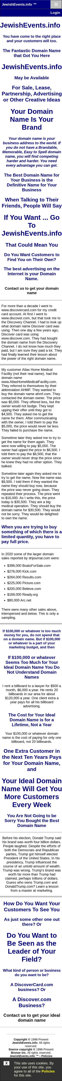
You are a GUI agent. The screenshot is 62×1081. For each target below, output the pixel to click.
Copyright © (22, 1039)
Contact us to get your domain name (32, 290)
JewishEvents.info (24, 1042)
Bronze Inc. (19, 1052)
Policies (48, 1071)
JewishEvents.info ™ (19, 4)
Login (55, 13)
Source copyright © (22, 1049)
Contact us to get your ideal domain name (31, 1018)
